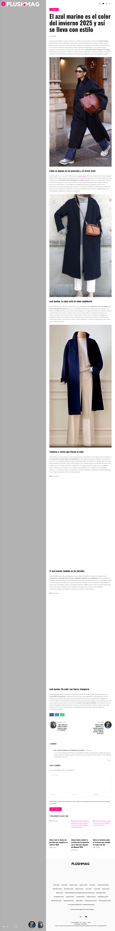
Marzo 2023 (105, 889)
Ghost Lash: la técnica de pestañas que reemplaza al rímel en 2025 (58, 842)
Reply (109, 760)
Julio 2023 (88, 889)
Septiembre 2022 (103, 897)
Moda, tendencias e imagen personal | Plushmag (79, 893)
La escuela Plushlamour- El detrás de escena (81, 904)
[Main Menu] (3, 3)
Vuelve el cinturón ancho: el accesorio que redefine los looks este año (101, 842)
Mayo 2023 (59, 893)
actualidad (54, 9)
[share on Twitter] (12, 926)
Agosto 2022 (73, 885)
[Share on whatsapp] (62, 714)
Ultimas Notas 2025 (105, 901)
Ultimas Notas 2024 (91, 901)
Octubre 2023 (80, 897)
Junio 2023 (97, 889)
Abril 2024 (65, 885)
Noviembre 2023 (59, 897)
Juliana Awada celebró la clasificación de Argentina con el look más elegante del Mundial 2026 (80, 843)
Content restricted (103, 885)
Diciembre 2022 (57, 889)
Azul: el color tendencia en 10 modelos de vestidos (69, 750)
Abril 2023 (56, 885)
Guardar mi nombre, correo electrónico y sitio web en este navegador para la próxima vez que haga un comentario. (79, 803)
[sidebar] (110, 3)
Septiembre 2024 (69, 901)
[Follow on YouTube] (103, 4)
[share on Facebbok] (7, 926)
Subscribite (79, 901)
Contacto (92, 885)
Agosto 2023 (83, 885)
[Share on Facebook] (51, 714)
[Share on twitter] (57, 714)
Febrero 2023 (79, 889)
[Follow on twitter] (96, 4)
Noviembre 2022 (101, 893)
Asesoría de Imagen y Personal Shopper (82, 909)
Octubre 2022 (70, 897)
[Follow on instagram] (100, 4)
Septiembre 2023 (56, 901)
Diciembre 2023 (68, 889)
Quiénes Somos (91, 897)
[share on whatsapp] (16, 926)
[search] (106, 4)
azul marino (82, 176)
